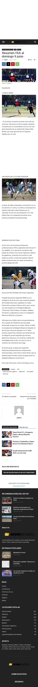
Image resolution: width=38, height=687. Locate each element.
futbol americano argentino (10, 371)
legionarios (22, 371)
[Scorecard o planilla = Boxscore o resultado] (5, 564)
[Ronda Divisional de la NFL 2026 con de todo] (7, 453)
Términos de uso (7, 592)
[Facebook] (4, 64)
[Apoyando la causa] (6, 555)
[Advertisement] (19, 19)
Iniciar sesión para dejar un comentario (19, 472)
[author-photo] (19, 415)
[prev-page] (3, 460)
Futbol (19, 49)
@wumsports (19, 486)
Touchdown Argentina (13, 46)
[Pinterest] (13, 64)
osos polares (30, 371)
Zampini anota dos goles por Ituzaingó (28, 397)
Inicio (3, 46)
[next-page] (6, 460)
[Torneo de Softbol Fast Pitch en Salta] (7, 519)
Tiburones (5, 374)
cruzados (13, 369)
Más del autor (23, 427)
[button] (3, 42)
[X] (8, 64)
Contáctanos (6, 589)
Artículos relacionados (10, 427)
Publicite (5, 595)
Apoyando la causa (19, 552)
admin (6, 59)
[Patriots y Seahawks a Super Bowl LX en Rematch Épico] (7, 443)
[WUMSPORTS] (19, 538)
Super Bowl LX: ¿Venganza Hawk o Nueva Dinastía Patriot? (23, 434)
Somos (4, 586)
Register (4, 598)
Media (4, 600)
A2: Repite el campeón (9, 396)
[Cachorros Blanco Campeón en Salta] (7, 500)
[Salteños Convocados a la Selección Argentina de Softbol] (6, 509)
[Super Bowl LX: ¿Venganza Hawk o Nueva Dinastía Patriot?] (7, 434)
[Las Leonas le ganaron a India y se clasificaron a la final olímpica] (7, 573)
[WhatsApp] (17, 64)
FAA (21, 46)
